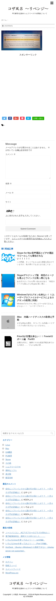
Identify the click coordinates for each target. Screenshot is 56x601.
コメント (10, 154)
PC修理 (8, 456)
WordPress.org (11, 573)
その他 (8, 463)
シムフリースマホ (13, 467)
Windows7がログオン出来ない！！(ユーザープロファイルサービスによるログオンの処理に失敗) (36, 297)
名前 (8, 183)
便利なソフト (11, 470)
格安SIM (9, 478)
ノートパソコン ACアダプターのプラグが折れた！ (27, 533)
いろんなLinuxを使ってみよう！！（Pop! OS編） (26, 543)
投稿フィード (11, 565)
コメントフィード (13, 569)
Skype (8, 459)
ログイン (9, 562)
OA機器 (8, 452)
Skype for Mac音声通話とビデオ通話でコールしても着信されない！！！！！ (35, 256)
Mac (7, 448)
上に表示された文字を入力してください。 (23, 216)
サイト (8, 202)
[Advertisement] (28, 87)
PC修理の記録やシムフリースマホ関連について (28, 588)
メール (9, 193)
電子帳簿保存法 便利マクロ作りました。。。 (25, 536)
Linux (7, 445)
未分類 (8, 474)
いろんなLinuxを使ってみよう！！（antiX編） (25, 540)
